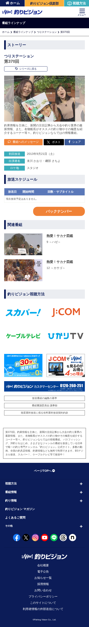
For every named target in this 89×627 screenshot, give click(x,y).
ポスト (56, 142)
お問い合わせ (43, 590)
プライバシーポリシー (43, 596)
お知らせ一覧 (43, 577)
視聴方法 (79, 3)
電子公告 (43, 571)
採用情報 (43, 584)
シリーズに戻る (28, 68)
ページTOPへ (43, 470)
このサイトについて (43, 602)
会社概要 (43, 565)
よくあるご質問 (15, 517)
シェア (76, 141)
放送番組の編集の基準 (44, 398)
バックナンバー (59, 211)
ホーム (15, 3)
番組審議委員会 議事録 (44, 405)
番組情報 (11, 492)
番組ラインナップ (23, 32)
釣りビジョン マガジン (20, 509)
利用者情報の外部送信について (43, 609)
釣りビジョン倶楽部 (44, 3)
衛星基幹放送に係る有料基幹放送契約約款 (44, 412)
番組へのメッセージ (25, 141)
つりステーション (47, 32)
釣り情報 (11, 500)
